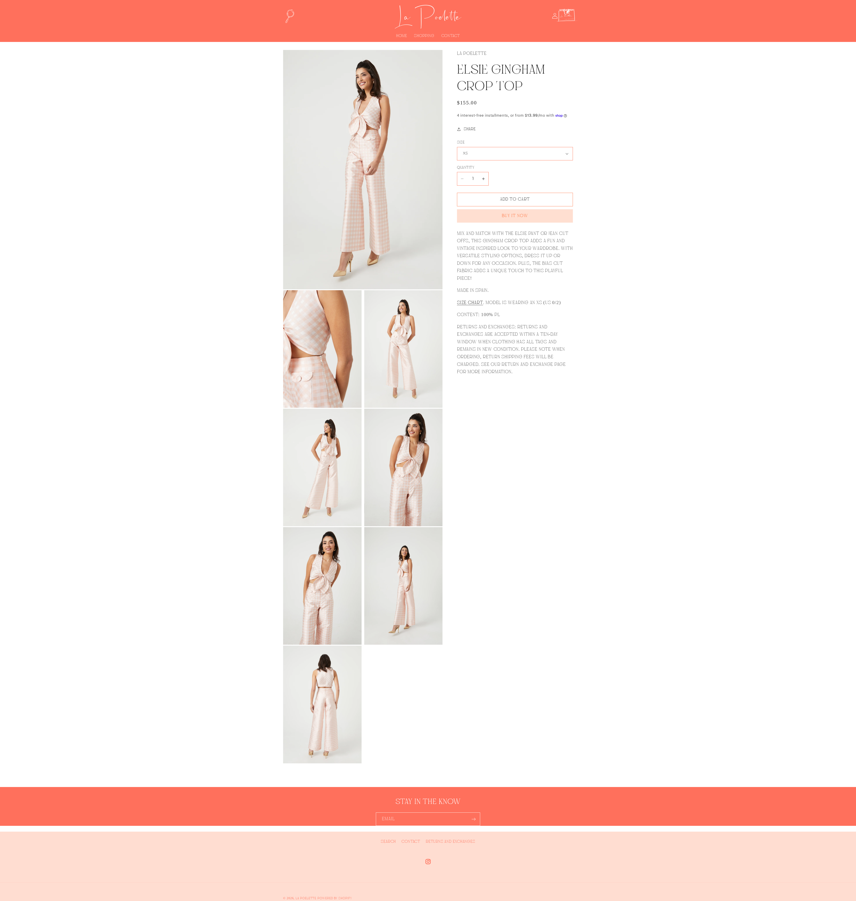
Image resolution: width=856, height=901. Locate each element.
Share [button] (470, 129)
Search (388, 841)
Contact (410, 841)
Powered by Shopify (334, 898)
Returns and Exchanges (450, 841)
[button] (289, 16)
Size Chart (470, 303)
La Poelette (306, 898)
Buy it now (515, 216)
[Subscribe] (473, 819)
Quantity (465, 167)
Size (461, 142)
